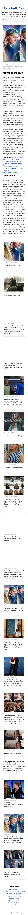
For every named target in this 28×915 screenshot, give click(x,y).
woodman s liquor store (14, 904)
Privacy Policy (15, 913)
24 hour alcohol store (17, 159)
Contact (8, 913)
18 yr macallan (7, 165)
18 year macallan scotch (9, 170)
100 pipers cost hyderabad (10, 172)
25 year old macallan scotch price (12, 161)
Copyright (22, 913)
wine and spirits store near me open (14, 906)
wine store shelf (14, 895)
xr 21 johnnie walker (14, 902)
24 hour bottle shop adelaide (11, 166)
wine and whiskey (14, 898)
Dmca (4, 913)
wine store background (14, 900)
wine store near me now (14, 893)
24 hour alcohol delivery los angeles (13, 168)
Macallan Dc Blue (14, 8)
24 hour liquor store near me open (12, 163)
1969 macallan (7, 159)
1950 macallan (19, 157)
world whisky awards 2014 (14, 896)
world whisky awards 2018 (14, 889)
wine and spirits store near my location (14, 891)
